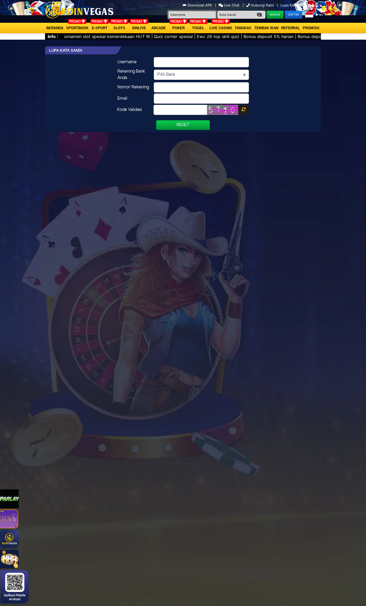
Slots (119, 28)
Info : (53, 36)
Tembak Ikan (266, 28)
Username (127, 62)
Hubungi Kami (262, 5)
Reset (183, 125)
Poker (178, 28)
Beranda (54, 28)
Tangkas (243, 28)
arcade (158, 28)
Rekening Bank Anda (131, 74)
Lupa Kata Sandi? (295, 5)
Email (122, 98)
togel (198, 28)
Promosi (311, 28)
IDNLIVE (139, 28)
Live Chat (231, 5)
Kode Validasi (129, 109)
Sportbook (77, 28)
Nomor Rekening (133, 87)
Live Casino (221, 28)
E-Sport (99, 28)
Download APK (199, 5)
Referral (290, 28)
